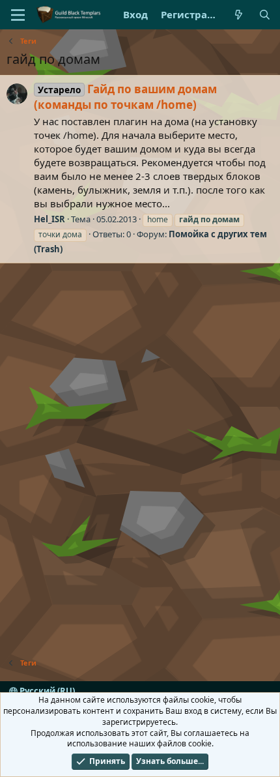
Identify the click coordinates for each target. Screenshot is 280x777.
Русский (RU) (46, 691)
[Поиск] (264, 15)
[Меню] (18, 15)
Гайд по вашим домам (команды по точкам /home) (125, 96)
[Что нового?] (238, 15)
